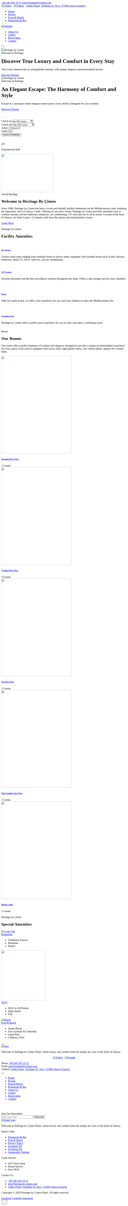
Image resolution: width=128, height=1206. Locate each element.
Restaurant (6, 934)
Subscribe (39, 1117)
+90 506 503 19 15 (11, 2)
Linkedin (17, 1198)
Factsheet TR (15, 1146)
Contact (12, 40)
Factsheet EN (15, 1149)
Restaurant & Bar (17, 20)
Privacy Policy (15, 1143)
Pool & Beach (8, 1022)
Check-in (6, 121)
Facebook (6, 1198)
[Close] (2, 1044)
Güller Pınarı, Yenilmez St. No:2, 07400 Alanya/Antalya (56, 5)
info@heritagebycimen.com (36, 2)
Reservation (14, 37)
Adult (4, 128)
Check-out (6, 124)
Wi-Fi (4, 1002)
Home (11, 11)
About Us (13, 31)
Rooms (12, 14)
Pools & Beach (16, 17)
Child (4, 131)
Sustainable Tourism (18, 1152)
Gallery (12, 34)
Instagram (27, 1198)
